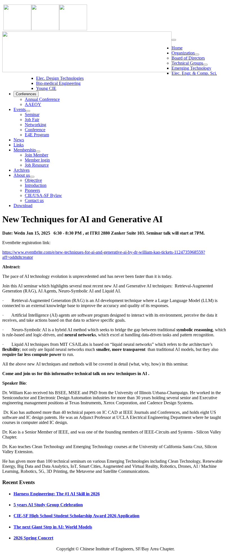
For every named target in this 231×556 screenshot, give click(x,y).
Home (177, 48)
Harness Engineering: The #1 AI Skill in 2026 (57, 493)
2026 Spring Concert (33, 537)
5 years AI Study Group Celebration (48, 504)
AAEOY (33, 104)
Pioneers (32, 190)
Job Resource (37, 165)
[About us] (32, 177)
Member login (37, 160)
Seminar (32, 114)
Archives (22, 170)
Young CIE (46, 88)
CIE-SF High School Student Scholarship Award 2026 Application (76, 515)
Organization (183, 53)
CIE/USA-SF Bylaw (43, 195)
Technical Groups (187, 63)
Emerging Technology (191, 68)
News (19, 139)
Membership (25, 149)
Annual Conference (42, 99)
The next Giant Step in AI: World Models (53, 527)
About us (22, 175)
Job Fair (32, 119)
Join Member (36, 155)
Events (20, 109)
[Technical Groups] (205, 64)
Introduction (35, 185)
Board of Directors (188, 58)
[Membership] (38, 151)
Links (19, 144)
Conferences (26, 94)
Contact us (34, 200)
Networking (35, 124)
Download (23, 205)
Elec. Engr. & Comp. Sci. (194, 73)
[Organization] (197, 54)
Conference (35, 129)
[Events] (28, 111)
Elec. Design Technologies (60, 78)
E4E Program (37, 134)
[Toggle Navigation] (174, 40)
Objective (33, 180)
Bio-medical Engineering (58, 83)
